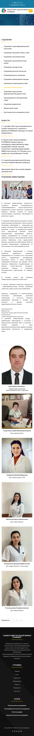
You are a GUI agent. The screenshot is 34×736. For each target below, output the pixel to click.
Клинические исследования (17, 705)
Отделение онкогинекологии (14, 57)
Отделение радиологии (12, 104)
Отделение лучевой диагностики (16, 83)
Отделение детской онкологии (15, 71)
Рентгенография (17, 712)
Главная (17, 671)
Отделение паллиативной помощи (16, 79)
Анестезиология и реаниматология (16, 112)
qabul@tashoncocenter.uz (18, 5)
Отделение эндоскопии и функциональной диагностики (15, 93)
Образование (17, 681)
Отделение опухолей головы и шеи (16, 53)
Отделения (17, 678)
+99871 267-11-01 (18, 2)
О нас (17, 674)
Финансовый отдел (11, 108)
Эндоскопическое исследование (17, 715)
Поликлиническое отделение (14, 75)
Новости (17, 684)
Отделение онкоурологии (13, 67)
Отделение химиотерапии (13, 87)
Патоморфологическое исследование (17, 709)
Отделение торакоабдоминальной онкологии (16, 48)
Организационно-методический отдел (15, 99)
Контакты (17, 691)
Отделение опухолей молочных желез (15, 62)
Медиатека (17, 688)
